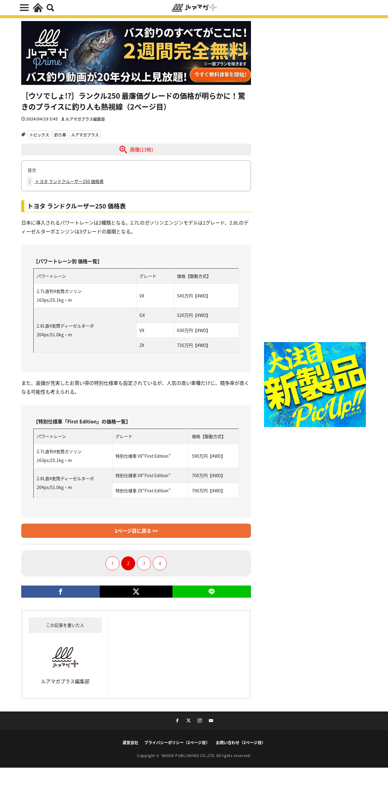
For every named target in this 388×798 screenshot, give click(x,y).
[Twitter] (136, 592)
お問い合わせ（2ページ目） (241, 742)
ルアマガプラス (85, 135)
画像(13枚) (141, 149)
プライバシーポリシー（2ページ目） (177, 742)
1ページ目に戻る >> (136, 530)
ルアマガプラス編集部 (85, 119)
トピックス (39, 135)
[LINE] (211, 592)
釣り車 (60, 135)
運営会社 (130, 742)
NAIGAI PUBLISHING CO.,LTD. (189, 755)
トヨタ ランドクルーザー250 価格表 (66, 181)
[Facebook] (60, 592)
